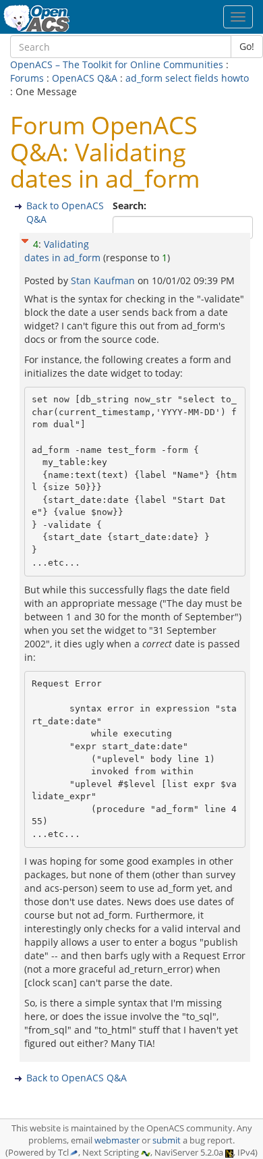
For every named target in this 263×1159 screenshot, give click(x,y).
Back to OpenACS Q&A (76, 1077)
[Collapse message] (25, 239)
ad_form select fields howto (187, 78)
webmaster (117, 1140)
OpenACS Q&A (84, 78)
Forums (27, 78)
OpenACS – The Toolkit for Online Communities (116, 64)
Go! (246, 46)
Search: (131, 205)
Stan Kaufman (104, 280)
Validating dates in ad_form (62, 251)
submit (166, 1140)
